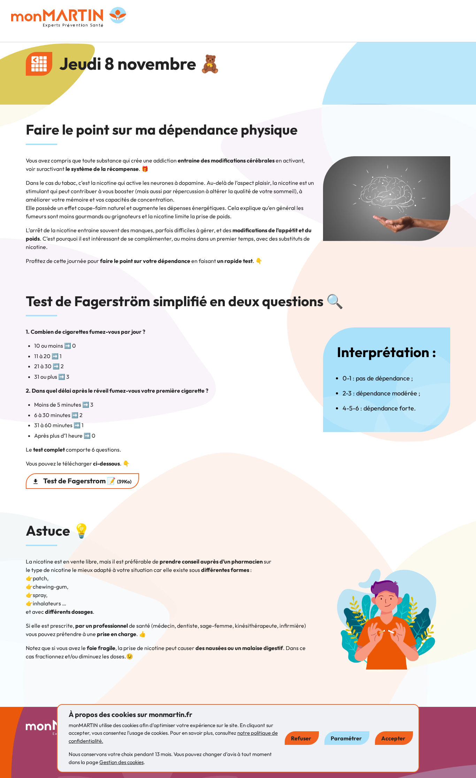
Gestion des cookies (121, 762)
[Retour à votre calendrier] (39, 64)
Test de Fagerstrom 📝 (86, 480)
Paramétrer (346, 738)
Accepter (393, 738)
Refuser (301, 738)
